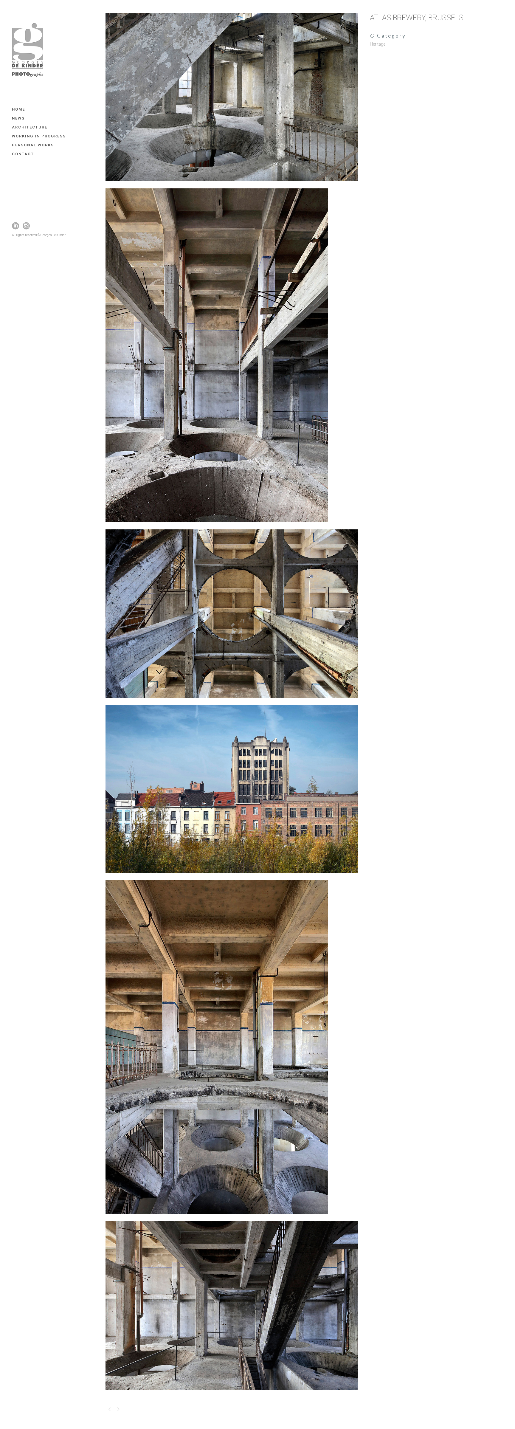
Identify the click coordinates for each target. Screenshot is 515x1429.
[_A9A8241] (217, 1218)
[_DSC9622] (232, 185)
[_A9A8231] (232, 1393)
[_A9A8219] (217, 526)
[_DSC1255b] (232, 877)
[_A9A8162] (232, 701)
